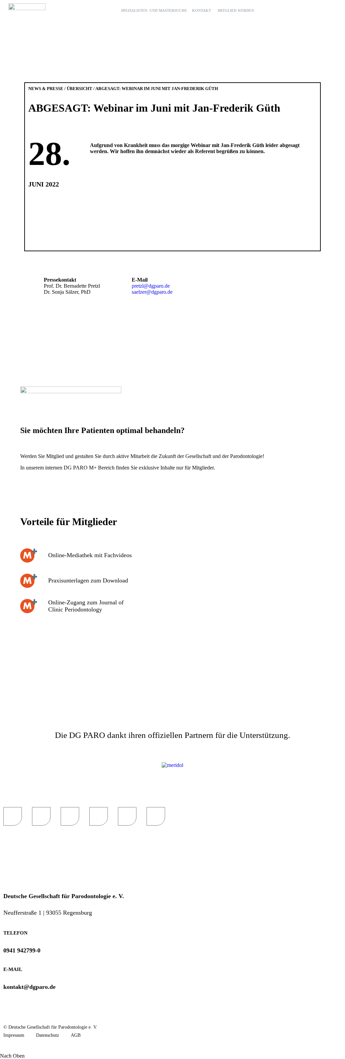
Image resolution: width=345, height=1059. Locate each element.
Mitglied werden (236, 10)
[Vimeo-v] (70, 816)
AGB (76, 1035)
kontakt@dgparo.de (29, 986)
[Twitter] (98, 816)
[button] (334, 9)
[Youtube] (41, 816)
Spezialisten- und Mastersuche (154, 10)
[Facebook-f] (12, 816)
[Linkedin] (127, 816)
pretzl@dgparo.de (151, 286)
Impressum (13, 1035)
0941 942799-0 (21, 950)
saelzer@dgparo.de (152, 292)
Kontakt (201, 10)
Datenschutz (47, 1035)
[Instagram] (156, 816)
